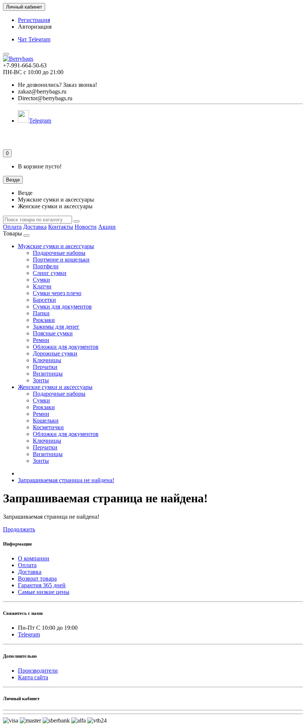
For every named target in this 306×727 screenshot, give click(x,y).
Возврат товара (37, 578)
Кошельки (46, 420)
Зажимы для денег (56, 326)
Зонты (41, 380)
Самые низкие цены (43, 592)
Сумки (41, 279)
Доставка (35, 227)
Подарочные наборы (59, 253)
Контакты (60, 227)
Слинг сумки (49, 273)
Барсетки (44, 300)
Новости (86, 227)
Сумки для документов (62, 306)
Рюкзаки (44, 320)
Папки (41, 313)
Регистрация (34, 20)
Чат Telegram (34, 39)
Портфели (46, 266)
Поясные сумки (53, 333)
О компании (33, 558)
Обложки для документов (66, 347)
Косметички (48, 427)
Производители (38, 670)
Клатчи (42, 286)
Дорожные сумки (55, 353)
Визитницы (48, 373)
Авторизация (34, 26)
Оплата (12, 227)
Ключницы (47, 360)
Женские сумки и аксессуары (55, 387)
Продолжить (19, 529)
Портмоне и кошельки (61, 259)
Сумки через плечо (57, 293)
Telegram (40, 120)
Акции (107, 227)
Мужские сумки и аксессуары (56, 246)
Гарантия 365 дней (42, 585)
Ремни (41, 340)
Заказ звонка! (57, 85)
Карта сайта (33, 677)
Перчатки (45, 367)
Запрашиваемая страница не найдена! (66, 480)
